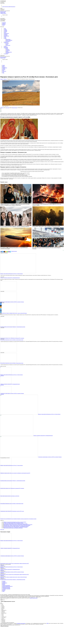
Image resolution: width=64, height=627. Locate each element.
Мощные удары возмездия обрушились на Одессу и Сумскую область (11, 273)
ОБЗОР (3, 18)
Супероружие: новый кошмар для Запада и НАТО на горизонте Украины (12, 301)
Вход (1, 11)
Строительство (6, 41)
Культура (5, 31)
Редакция (3, 581)
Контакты (3, 583)
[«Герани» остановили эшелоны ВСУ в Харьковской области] (8, 290)
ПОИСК (3, 20)
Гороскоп (2, 606)
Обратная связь (2, 12)
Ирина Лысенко (14, 107)
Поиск (3, 2)
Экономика (4, 22)
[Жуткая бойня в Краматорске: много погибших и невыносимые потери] (8, 351)
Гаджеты (7, 43)
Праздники (7, 107)
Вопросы (3, 590)
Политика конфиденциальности (7, 586)
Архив (3, 591)
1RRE (48, 623)
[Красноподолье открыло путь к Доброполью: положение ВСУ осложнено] (8, 337)
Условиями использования (21, 623)
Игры (7, 44)
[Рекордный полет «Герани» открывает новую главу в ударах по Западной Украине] (8, 312)
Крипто (7, 51)
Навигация (4, 0)
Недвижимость (6, 33)
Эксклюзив (6, 53)
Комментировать (14, 251)
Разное (5, 36)
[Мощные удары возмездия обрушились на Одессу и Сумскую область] (18, 272)
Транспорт (7, 49)
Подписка (3, 589)
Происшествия (4, 67)
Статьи (5, 38)
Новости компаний (9, 40)
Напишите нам (4, 582)
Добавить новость (3, 13)
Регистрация (4, 11)
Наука (5, 32)
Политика (3, 24)
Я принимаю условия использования (7, 622)
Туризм (5, 46)
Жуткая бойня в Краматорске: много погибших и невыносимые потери (11, 339)
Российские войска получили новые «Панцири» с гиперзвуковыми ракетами (12, 326)
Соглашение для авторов (6, 588)
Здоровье (5, 30)
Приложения (8, 45)
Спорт (5, 37)
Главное (3, 65)
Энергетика (8, 50)
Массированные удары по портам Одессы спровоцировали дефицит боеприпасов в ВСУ (18, 524)
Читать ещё (2, 529)
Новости (1, 603)
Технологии (6, 42)
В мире (3, 25)
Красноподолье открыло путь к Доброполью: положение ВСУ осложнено (12, 338)
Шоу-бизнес (3, 619)
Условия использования (6, 585)
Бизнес (7, 48)
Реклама (3, 584)
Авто (5, 28)
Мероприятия (8, 39)
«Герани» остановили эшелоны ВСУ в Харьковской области (10, 277)
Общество (3, 23)
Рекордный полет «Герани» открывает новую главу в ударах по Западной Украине (13, 313)
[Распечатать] (1, 111)
